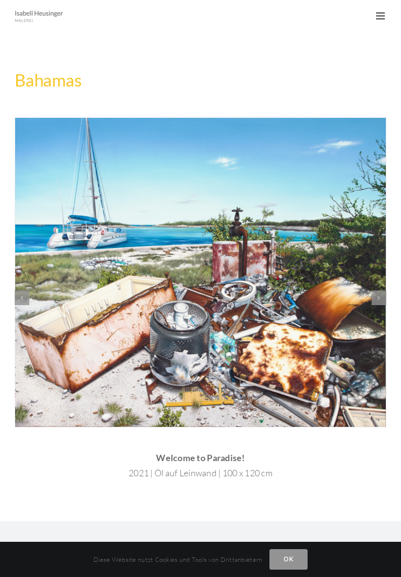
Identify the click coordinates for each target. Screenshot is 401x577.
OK (288, 559)
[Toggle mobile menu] (381, 16)
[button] (22, 297)
